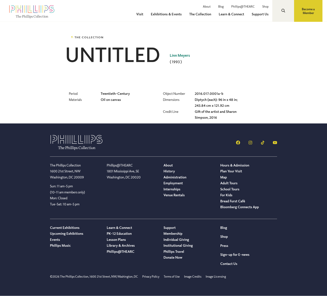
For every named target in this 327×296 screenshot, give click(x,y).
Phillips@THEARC (243, 6)
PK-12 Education (119, 233)
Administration (175, 177)
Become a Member (308, 11)
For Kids (226, 195)
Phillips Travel (174, 251)
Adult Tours (228, 183)
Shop (265, 6)
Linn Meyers (180, 55)
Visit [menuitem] (139, 14)
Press (224, 245)
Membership (173, 233)
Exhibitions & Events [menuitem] (166, 14)
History (169, 171)
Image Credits (192, 276)
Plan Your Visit (231, 171)
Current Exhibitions (64, 227)
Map (223, 177)
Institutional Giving (178, 245)
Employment (173, 183)
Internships (172, 189)
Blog (221, 6)
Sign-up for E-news (234, 254)
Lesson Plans (116, 239)
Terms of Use (172, 276)
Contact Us (228, 263)
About (207, 6)
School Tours (229, 189)
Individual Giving (176, 239)
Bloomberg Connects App (239, 207)
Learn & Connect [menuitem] (231, 14)
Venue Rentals (174, 195)
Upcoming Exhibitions (66, 233)
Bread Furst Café (232, 201)
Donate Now (173, 257)
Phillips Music (60, 245)
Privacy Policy (150, 276)
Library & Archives (121, 245)
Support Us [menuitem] (260, 14)
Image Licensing (216, 276)
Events (55, 239)
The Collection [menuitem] (200, 14)
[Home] (76, 149)
